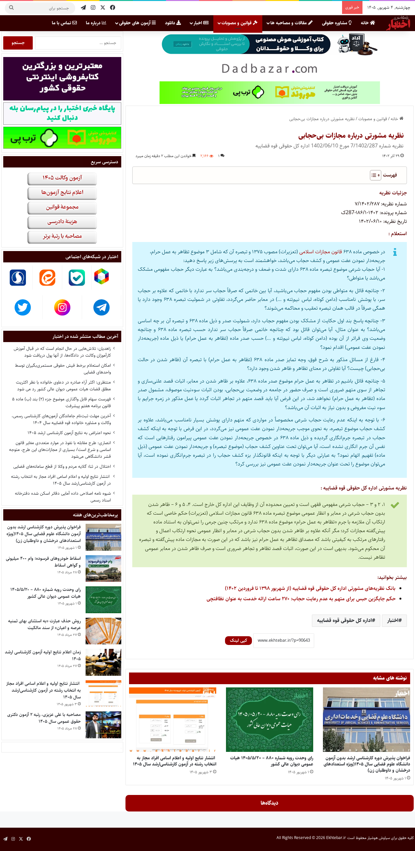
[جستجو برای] (11, 8)
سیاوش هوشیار (378, 838)
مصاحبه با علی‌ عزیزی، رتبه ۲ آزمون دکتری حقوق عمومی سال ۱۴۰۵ (44, 718)
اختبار (392, 620)
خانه (365, 23)
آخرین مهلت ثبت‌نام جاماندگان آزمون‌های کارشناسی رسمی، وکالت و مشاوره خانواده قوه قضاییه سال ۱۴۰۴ (61, 419)
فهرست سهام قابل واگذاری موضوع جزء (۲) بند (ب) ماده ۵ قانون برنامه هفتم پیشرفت (61, 402)
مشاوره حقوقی (335, 23)
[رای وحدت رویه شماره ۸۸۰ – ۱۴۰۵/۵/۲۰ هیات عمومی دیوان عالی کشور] (269, 719)
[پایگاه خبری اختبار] (398, 23)
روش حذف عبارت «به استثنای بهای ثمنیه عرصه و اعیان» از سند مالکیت (44, 624)
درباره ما (94, 23)
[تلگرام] (83, 8)
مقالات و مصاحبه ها (289, 23)
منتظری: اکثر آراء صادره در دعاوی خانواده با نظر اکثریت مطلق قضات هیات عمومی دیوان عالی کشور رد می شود (63, 386)
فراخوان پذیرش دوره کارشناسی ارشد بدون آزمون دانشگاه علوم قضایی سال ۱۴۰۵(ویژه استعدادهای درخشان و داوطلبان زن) (367, 764)
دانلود (170, 23)
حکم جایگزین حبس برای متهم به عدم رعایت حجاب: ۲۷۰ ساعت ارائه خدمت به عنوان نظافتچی (301, 599)
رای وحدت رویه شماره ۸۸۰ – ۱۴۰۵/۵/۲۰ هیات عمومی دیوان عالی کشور (271, 761)
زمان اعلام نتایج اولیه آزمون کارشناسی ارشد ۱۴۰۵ (43, 655)
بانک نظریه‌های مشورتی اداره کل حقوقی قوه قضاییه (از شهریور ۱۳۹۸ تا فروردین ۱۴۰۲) (310, 588)
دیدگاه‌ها (270, 803)
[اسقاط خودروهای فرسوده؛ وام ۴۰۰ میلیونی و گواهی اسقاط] (103, 568)
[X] (103, 8)
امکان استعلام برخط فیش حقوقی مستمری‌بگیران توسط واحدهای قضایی (63, 369)
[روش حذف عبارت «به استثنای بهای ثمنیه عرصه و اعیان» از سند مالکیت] (103, 631)
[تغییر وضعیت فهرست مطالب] (372, 175)
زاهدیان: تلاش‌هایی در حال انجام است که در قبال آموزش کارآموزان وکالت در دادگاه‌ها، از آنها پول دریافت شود (62, 352)
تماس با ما (62, 23)
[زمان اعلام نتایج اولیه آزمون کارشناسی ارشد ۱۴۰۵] (103, 662)
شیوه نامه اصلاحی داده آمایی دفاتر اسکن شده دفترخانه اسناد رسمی (63, 497)
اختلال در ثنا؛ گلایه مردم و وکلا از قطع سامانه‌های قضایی (62, 466)
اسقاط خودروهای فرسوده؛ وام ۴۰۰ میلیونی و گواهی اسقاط (43, 562)
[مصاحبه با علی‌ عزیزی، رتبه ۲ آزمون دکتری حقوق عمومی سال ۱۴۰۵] (103, 724)
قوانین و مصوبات (237, 23)
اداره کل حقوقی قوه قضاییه (344, 620)
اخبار (198, 23)
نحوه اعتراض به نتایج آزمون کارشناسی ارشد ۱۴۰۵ (69, 432)
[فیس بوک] (112, 8)
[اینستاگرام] (93, 8)
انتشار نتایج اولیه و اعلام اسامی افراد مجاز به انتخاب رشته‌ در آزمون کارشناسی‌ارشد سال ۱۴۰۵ (174, 761)
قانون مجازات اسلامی (320, 252)
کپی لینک (238, 640)
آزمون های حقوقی (135, 23)
